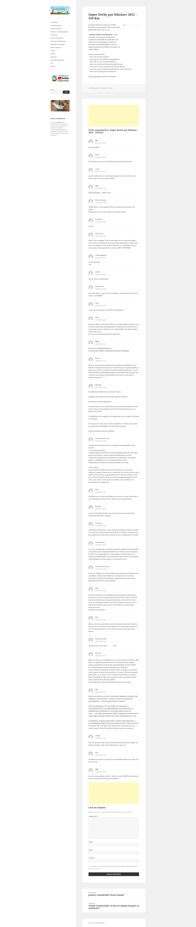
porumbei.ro (54, 22)
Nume (91, 842)
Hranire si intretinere (57, 38)
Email (91, 850)
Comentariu (93, 816)
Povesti (53, 50)
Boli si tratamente (56, 47)
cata (96, 186)
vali (96, 769)
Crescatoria (54, 35)
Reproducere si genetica (58, 44)
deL (96, 140)
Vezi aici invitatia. (95, 76)
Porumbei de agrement (57, 60)
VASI (97, 342)
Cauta (52, 89)
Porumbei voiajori (56, 25)
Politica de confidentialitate (97, 923)
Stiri (52, 63)
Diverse (53, 54)
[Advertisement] (114, 115)
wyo (96, 588)
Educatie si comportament (58, 41)
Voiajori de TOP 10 (56, 28)
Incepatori (54, 57)
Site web (91, 858)
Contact (53, 66)
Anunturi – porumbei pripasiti (59, 32)
